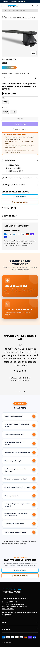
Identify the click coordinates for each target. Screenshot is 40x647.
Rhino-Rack (5, 59)
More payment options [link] (20, 129)
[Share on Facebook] (12, 208)
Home (3, 16)
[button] (37, 6)
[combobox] (20, 10)
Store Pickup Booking (21, 202)
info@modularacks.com (18, 543)
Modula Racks (8, 642)
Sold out (20, 118)
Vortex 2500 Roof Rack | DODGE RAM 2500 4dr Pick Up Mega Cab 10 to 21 (18, 17)
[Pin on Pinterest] (15, 208)
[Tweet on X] (8, 208)
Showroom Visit (21, 196)
